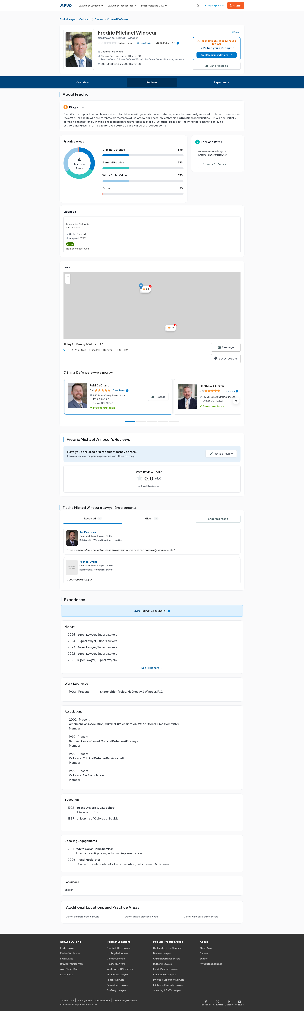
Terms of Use (67, 1000)
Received (92, 518)
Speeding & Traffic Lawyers (167, 990)
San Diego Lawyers (116, 990)
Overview (82, 82)
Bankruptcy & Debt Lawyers (167, 947)
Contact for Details (214, 164)
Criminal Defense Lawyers (166, 958)
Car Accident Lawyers (164, 974)
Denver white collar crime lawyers (201, 916)
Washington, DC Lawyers (120, 969)
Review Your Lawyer (70, 953)
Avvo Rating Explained (211, 963)
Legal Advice (66, 958)
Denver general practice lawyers (141, 916)
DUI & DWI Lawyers (162, 963)
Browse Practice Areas (71, 963)
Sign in (237, 5)
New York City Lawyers (118, 947)
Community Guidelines (125, 1000)
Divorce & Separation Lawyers (168, 979)
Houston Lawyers (116, 963)
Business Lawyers (162, 953)
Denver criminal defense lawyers (82, 916)
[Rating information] (178, 43)
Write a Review (145, 43)
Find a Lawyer (67, 947)
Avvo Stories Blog (69, 969)
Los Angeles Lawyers (117, 953)
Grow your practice (214, 5)
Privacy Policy (85, 1000)
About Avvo (206, 947)
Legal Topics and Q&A (152, 5)
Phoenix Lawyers (115, 979)
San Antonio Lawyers (117, 985)
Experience (221, 82)
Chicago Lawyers (116, 958)
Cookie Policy (102, 1000)
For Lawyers (66, 974)
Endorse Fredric (218, 518)
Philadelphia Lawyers (117, 974)
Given (151, 518)
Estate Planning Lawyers (165, 969)
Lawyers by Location (89, 5)
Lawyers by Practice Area (120, 5)
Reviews (152, 82)
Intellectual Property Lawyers (168, 985)
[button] (216, 55)
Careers (204, 953)
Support (204, 958)
